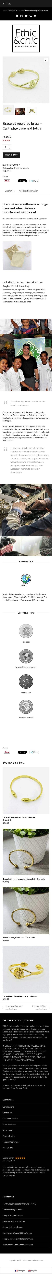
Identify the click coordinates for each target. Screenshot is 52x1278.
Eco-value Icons (9, 1124)
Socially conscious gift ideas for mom (18, 1239)
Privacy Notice (9, 1136)
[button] (7, 3)
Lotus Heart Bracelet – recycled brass (13, 1008)
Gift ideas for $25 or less (13, 1210)
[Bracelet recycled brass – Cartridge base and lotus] (8, 110)
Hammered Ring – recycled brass (38, 1008)
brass (9, 171)
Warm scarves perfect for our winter (18, 1245)
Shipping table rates (11, 1142)
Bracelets (18, 168)
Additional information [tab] (28, 191)
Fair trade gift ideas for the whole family (19, 1204)
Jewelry (25, 168)
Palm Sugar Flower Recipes (14, 1221)
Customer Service (10, 1118)
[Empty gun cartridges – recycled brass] (32, 111)
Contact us (7, 1113)
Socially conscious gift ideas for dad (17, 1233)
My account (7, 1130)
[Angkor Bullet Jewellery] (20, 112)
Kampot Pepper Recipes (13, 1215)
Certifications (8, 1107)
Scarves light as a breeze (13, 1227)
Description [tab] (10, 191)
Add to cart (11, 155)
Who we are (8, 1148)
